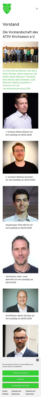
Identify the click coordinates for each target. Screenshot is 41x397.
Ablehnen (20, 379)
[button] (37, 360)
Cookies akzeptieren (20, 373)
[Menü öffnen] (37, 8)
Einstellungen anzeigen (20, 385)
